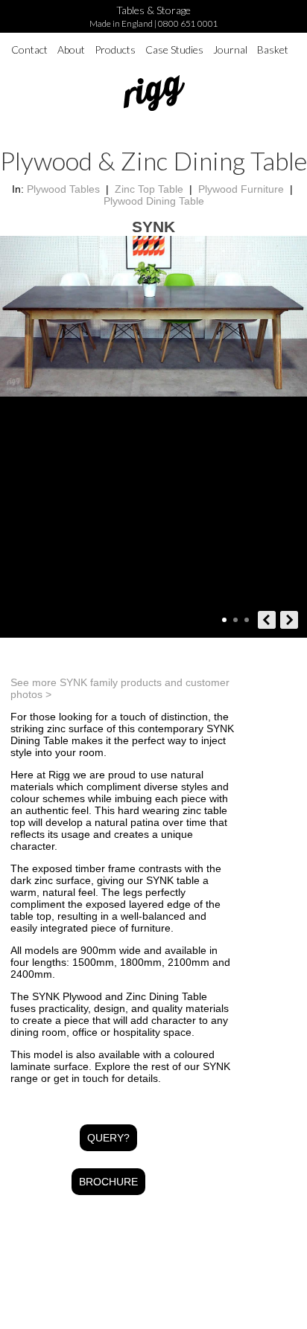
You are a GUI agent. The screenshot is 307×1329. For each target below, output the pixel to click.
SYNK (153, 226)
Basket (272, 49)
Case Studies (174, 49)
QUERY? (108, 1138)
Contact (29, 49)
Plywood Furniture (241, 189)
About (71, 49)
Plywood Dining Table (154, 201)
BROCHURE (108, 1182)
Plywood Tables (63, 189)
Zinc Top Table (149, 189)
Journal (230, 49)
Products (115, 49)
